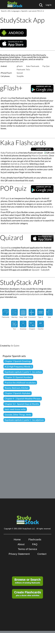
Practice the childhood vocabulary (20, 382)
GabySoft (44, 250)
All (9, 11)
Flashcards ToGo (23, 70)
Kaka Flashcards (32, 66)
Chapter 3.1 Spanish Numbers (18, 377)
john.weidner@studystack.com (29, 294)
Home (17, 539)
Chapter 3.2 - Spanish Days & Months (22, 404)
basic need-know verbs (15, 409)
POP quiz (5, 198)
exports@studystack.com (11, 61)
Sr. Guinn (15, 345)
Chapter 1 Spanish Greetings (18, 361)
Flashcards (34, 539)
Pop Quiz (46, 66)
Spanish (24, 11)
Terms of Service (27, 549)
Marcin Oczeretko (40, 155)
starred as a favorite (10, 114)
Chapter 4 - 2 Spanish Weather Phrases (23, 398)
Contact (41, 554)
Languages (15, 11)
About (21, 544)
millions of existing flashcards (27, 581)
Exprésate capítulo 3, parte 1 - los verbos (23, 372)
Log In (48, 4)
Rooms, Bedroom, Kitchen (16, 388)
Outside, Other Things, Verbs (18, 414)
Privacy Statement (19, 554)
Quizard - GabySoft (41, 269)
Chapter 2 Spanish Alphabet (17, 393)
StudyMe (20, 76)
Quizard (20, 73)
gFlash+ (20, 66)
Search (3, 11)
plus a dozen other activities (27, 593)
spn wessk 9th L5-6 (36, 11)
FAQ (34, 544)
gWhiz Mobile (19, 100)
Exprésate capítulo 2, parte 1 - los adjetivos (24, 420)
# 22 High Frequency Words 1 (18, 366)
